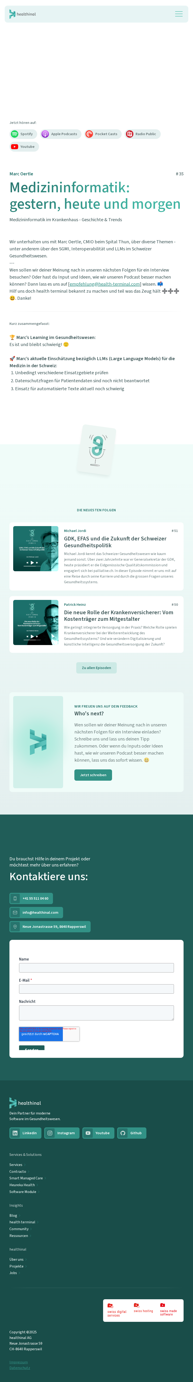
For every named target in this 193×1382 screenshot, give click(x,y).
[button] (179, 14)
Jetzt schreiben (93, 775)
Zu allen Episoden (96, 667)
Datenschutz (19, 1367)
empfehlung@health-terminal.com (105, 284)
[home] (22, 14)
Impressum (18, 1362)
